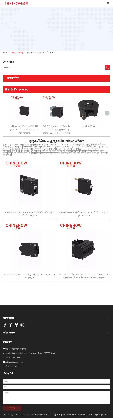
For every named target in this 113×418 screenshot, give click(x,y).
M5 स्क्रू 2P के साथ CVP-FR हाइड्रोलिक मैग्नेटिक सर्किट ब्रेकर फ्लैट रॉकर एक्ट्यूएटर (29, 213)
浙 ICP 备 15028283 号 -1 (65, 415)
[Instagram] (22, 325)
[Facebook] (4, 325)
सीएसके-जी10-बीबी (89, 126)
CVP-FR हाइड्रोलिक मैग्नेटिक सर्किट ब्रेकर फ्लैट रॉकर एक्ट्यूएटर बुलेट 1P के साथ (83, 213)
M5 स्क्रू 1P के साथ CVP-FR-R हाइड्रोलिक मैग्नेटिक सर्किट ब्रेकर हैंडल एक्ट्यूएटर (29, 276)
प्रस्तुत (12, 408)
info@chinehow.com (11, 366)
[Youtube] (16, 325)
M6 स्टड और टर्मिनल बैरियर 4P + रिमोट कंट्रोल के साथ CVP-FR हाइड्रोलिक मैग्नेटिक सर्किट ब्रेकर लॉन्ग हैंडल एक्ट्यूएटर (83, 276)
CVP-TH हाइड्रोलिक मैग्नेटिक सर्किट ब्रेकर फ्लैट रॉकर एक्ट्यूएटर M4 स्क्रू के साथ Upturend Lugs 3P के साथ (56, 129)
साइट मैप (97, 415)
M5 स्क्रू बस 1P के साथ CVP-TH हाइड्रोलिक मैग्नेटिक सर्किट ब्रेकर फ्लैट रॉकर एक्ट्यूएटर (24, 129)
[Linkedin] (10, 325)
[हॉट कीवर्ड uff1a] (107, 67)
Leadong (105, 415)
